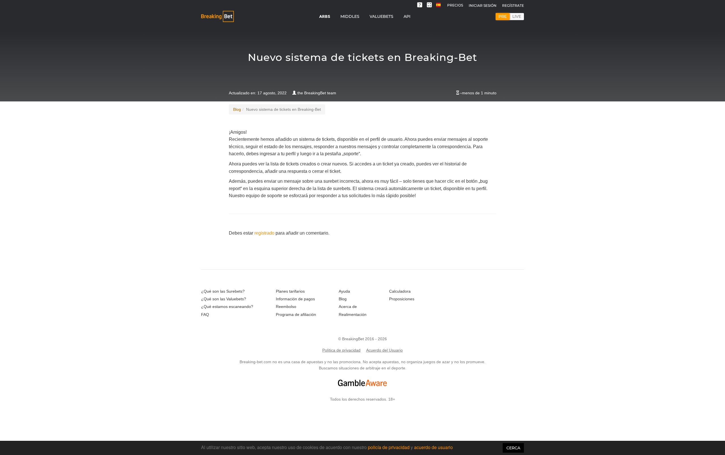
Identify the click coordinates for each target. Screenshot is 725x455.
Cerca (513, 447)
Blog (237, 109)
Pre (502, 16)
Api (407, 16)
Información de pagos (295, 299)
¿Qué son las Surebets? (223, 291)
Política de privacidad (341, 350)
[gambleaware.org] (362, 383)
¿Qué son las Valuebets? (223, 299)
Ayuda (344, 291)
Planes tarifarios (290, 291)
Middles (349, 16)
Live (516, 16)
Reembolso (286, 306)
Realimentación (352, 314)
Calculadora (400, 291)
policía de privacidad (389, 447)
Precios (455, 5)
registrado (264, 233)
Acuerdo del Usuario (384, 350)
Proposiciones (401, 299)
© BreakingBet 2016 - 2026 (362, 339)
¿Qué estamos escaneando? (227, 306)
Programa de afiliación (296, 314)
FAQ (205, 314)
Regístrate (513, 5)
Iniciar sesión (482, 5)
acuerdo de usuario (433, 447)
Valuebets (381, 16)
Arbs (324, 16)
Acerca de (348, 306)
